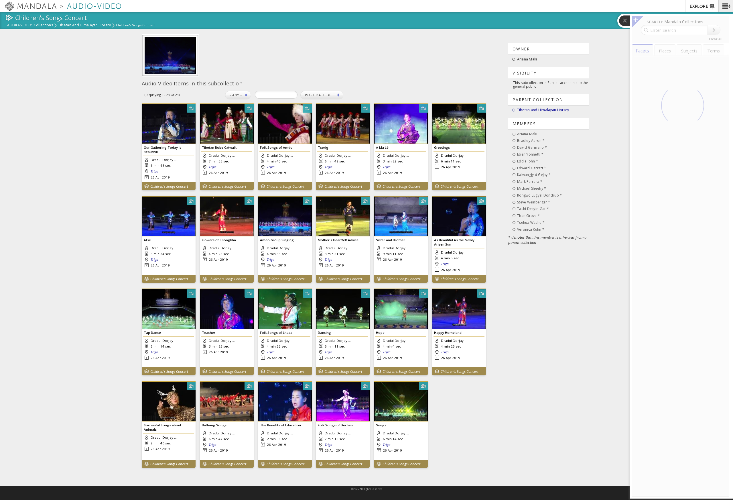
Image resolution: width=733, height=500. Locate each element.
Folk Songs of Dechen (335, 425)
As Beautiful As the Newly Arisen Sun (454, 242)
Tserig (323, 147)
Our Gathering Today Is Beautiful (162, 149)
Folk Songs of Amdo (276, 147)
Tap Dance (152, 332)
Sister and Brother (390, 240)
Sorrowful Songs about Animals (162, 427)
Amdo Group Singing (277, 240)
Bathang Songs (214, 425)
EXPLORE (699, 6)
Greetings (442, 147)
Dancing (324, 332)
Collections (43, 25)
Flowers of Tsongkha (219, 240)
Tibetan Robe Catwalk (219, 147)
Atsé (147, 240)
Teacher (208, 332)
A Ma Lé (382, 147)
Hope (380, 332)
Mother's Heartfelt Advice (338, 240)
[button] (725, 6)
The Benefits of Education (280, 425)
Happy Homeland (448, 332)
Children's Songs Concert (169, 186)
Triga (154, 171)
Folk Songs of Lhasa (276, 332)
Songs (381, 425)
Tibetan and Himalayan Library (84, 25)
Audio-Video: (19, 25)
